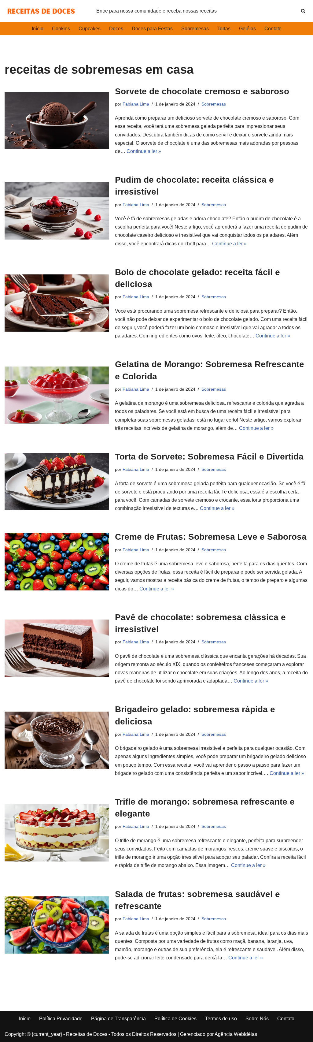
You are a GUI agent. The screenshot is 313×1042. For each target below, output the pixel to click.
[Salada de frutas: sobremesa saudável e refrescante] (57, 925)
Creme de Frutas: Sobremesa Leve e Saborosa (211, 536)
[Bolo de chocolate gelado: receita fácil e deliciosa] (57, 303)
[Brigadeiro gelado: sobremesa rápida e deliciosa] (57, 740)
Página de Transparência (118, 1018)
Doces (116, 28)
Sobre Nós (257, 1018)
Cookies (61, 28)
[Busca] (303, 11)
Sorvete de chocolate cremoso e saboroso (202, 91)
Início (37, 28)
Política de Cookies (175, 1018)
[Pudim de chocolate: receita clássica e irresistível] (57, 210)
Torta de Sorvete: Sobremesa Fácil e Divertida (209, 456)
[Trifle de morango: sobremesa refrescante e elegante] (57, 832)
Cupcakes (90, 28)
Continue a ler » (144, 151)
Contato (273, 28)
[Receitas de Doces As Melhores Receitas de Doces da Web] (41, 11)
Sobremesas (195, 28)
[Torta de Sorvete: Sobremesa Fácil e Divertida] (57, 481)
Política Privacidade (61, 1018)
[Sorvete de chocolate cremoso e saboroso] (57, 120)
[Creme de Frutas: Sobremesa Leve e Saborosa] (57, 561)
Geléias (247, 28)
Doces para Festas (152, 28)
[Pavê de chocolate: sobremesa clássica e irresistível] (57, 648)
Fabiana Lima (136, 104)
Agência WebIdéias (236, 1034)
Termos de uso (221, 1018)
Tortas (223, 28)
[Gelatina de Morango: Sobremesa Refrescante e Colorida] (57, 395)
